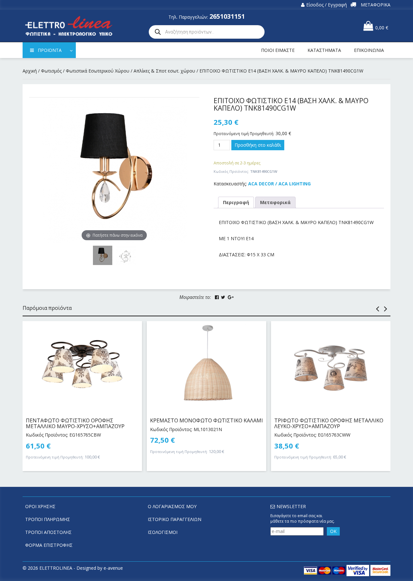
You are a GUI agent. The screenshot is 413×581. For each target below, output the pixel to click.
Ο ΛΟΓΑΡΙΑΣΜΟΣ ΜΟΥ (172, 506)
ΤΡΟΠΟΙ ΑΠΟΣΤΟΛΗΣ (48, 532)
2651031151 (227, 16)
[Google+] (231, 297)
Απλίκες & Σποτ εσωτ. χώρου (164, 71)
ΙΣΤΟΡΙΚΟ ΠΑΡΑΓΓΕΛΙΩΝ (174, 519)
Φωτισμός (51, 71)
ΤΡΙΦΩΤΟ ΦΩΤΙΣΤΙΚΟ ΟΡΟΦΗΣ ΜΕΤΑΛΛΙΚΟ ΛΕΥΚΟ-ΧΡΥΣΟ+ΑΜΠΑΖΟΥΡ (328, 423)
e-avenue (113, 568)
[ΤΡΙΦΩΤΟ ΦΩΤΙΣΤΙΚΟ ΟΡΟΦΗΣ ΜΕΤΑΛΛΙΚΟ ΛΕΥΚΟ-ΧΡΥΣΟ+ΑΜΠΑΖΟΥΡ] (330, 366)
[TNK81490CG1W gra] (126, 255)
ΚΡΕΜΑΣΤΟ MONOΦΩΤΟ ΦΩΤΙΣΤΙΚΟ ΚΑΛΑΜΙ (206, 420)
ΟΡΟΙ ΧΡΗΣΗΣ (40, 506)
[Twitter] (223, 297)
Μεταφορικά (275, 202)
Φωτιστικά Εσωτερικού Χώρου (97, 71)
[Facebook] (217, 297)
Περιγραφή (236, 202)
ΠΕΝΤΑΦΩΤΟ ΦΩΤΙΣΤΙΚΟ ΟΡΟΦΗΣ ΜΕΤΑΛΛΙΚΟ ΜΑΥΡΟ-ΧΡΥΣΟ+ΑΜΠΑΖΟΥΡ (75, 423)
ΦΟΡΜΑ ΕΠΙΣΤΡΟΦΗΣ (49, 545)
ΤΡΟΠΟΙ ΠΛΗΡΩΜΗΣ (47, 519)
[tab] (236, 202)
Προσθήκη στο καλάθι (258, 145)
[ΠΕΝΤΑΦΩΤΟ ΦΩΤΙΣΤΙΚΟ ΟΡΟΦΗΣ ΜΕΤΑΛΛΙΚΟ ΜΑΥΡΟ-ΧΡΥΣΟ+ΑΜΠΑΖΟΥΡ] (82, 366)
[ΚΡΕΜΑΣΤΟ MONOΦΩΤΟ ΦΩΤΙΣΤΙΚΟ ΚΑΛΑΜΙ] (206, 366)
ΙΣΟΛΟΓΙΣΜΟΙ (162, 532)
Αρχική (30, 71)
